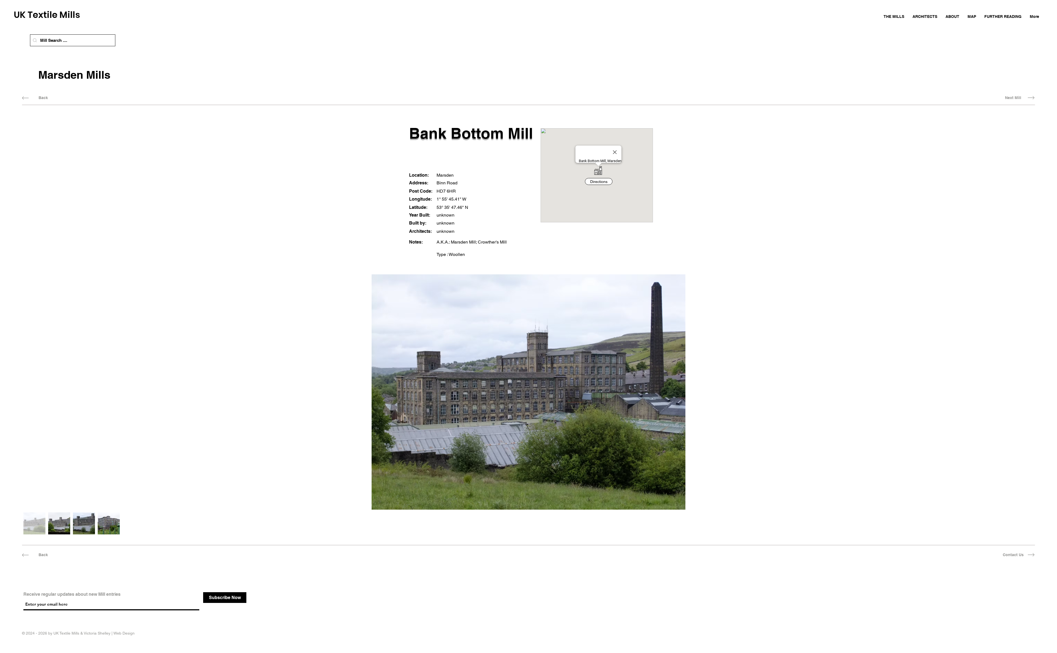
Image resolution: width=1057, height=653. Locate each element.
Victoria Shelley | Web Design (109, 633)
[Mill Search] (35, 40)
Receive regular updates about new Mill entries (72, 594)
